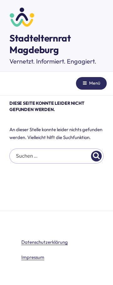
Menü (94, 83)
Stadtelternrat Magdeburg (40, 44)
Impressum (32, 257)
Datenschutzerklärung (44, 242)
